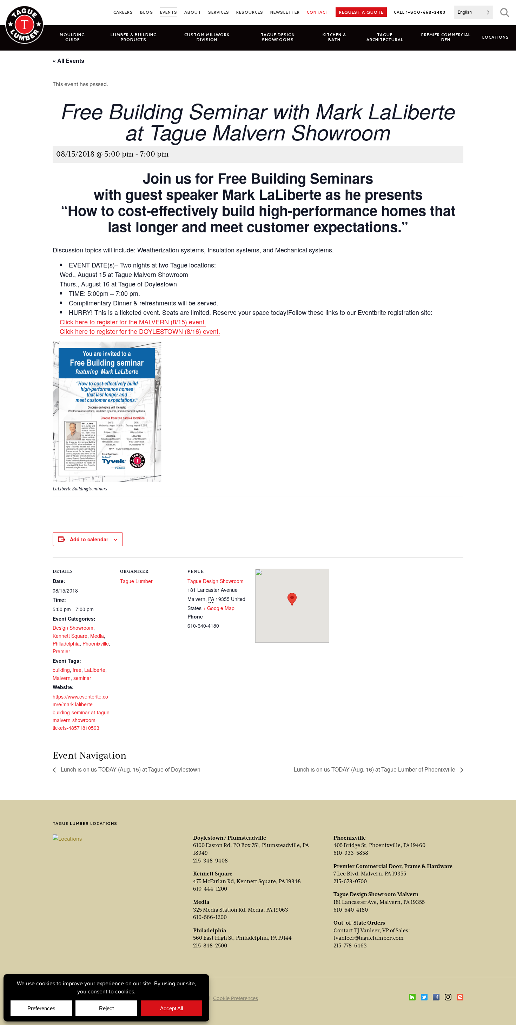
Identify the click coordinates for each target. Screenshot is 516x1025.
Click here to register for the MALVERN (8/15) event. (133, 321)
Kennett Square (70, 635)
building (61, 669)
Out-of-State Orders (359, 923)
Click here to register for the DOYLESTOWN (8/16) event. (140, 331)
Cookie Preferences (235, 998)
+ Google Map (218, 607)
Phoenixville (95, 643)
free (77, 669)
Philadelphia (66, 643)
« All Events (68, 61)
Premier (61, 651)
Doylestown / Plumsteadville (229, 838)
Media (97, 635)
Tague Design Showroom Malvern (375, 894)
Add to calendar (89, 539)
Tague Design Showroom (215, 580)
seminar (82, 677)
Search (504, 12)
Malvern (62, 677)
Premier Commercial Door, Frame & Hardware (392, 866)
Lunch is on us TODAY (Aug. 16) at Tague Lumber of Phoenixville (375, 769)
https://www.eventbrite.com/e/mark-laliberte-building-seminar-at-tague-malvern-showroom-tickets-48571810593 (82, 712)
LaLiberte (94, 669)
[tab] (133, 36)
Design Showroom (73, 627)
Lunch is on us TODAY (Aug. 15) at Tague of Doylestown (129, 769)
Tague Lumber (136, 580)
